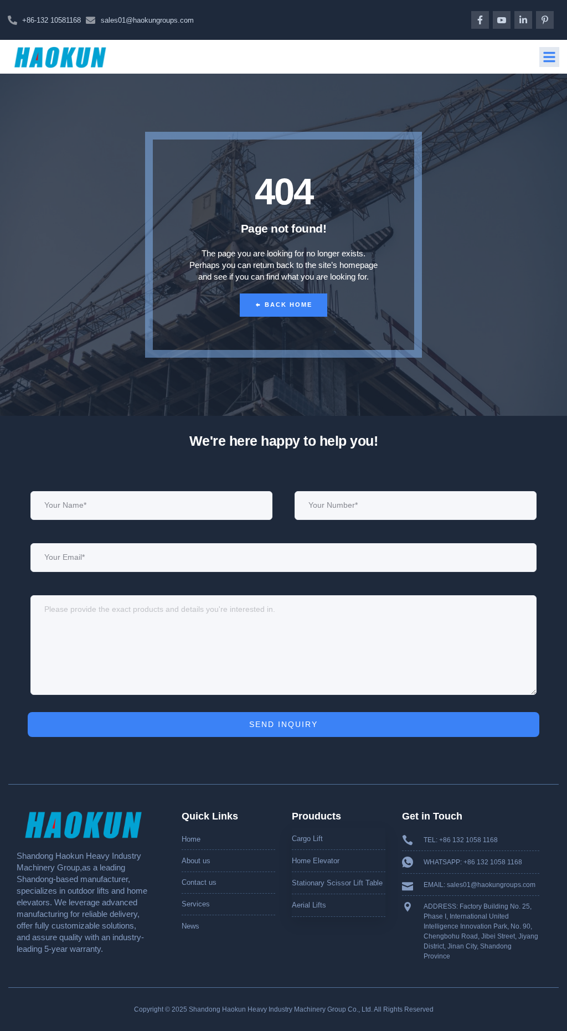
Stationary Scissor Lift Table (337, 883)
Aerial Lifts (309, 905)
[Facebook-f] (480, 20)
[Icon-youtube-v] (502, 20)
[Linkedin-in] (523, 20)
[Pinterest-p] (545, 20)
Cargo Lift (307, 838)
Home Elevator (315, 861)
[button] (549, 57)
